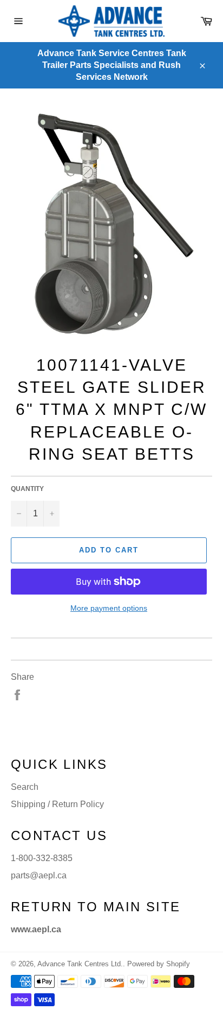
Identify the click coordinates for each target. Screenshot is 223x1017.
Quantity (27, 489)
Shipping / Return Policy (57, 804)
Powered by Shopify (158, 964)
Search (24, 786)
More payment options (108, 608)
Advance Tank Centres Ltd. (80, 964)
